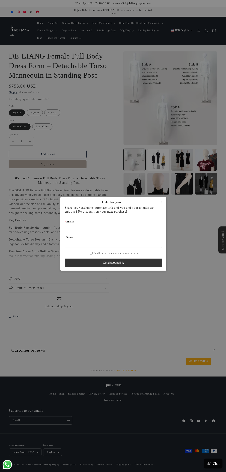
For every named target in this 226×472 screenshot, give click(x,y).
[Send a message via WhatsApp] (7, 464)
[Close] (161, 202)
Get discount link (113, 262)
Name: (70, 237)
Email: (70, 221)
